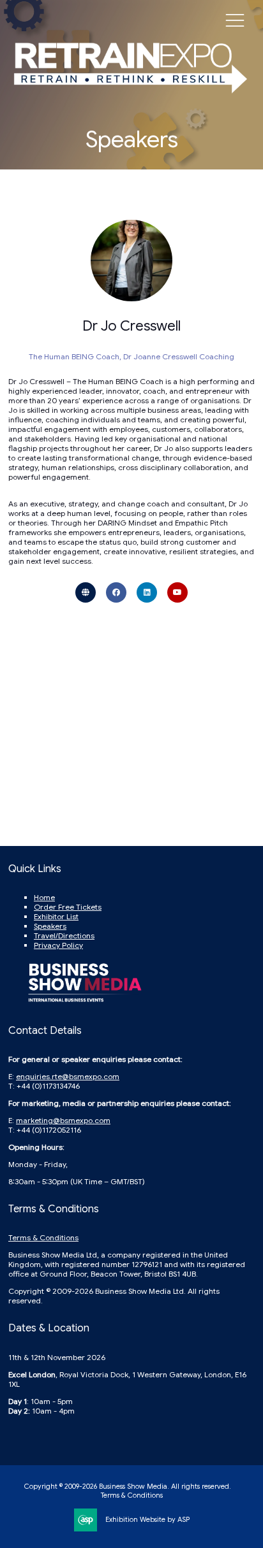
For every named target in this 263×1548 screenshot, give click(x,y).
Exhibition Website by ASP (147, 1519)
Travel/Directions (64, 935)
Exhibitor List (56, 916)
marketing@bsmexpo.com (63, 1120)
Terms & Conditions (43, 1237)
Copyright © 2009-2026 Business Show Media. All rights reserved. (127, 1486)
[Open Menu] (234, 19)
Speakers (50, 926)
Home (44, 897)
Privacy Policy (58, 945)
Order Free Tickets (67, 907)
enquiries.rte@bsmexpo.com (67, 1076)
